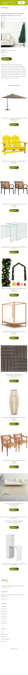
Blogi (2, 631)
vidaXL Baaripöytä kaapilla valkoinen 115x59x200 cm (14, 564)
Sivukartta (3, 641)
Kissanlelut (3, 611)
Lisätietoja (6, 59)
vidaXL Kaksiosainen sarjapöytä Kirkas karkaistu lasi (14, 247)
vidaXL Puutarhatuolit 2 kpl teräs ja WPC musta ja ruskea (14, 204)
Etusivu (2, 17)
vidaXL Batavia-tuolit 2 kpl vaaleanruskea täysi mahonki (14, 461)
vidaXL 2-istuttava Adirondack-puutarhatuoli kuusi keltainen (14, 161)
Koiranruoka (4, 621)
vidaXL (14, 50)
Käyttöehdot (4, 636)
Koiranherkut (4, 616)
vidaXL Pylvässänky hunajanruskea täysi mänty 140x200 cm (14, 332)
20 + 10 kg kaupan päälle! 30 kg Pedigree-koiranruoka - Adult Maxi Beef (14, 521)
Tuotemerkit (9, 50)
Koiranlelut (3, 618)
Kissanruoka (4, 613)
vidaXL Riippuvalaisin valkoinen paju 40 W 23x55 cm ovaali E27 (14, 418)
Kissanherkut (4, 606)
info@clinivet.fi (4, 599)
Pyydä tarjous (21, 3)
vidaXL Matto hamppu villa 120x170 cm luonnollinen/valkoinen (14, 504)
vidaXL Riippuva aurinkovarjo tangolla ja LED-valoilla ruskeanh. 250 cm (14, 119)
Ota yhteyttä (4, 634)
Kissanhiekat (4, 608)
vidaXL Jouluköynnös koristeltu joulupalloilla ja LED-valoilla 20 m (14, 289)
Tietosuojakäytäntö (5, 639)
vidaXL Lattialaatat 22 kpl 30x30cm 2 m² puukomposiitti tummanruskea (14, 375)
